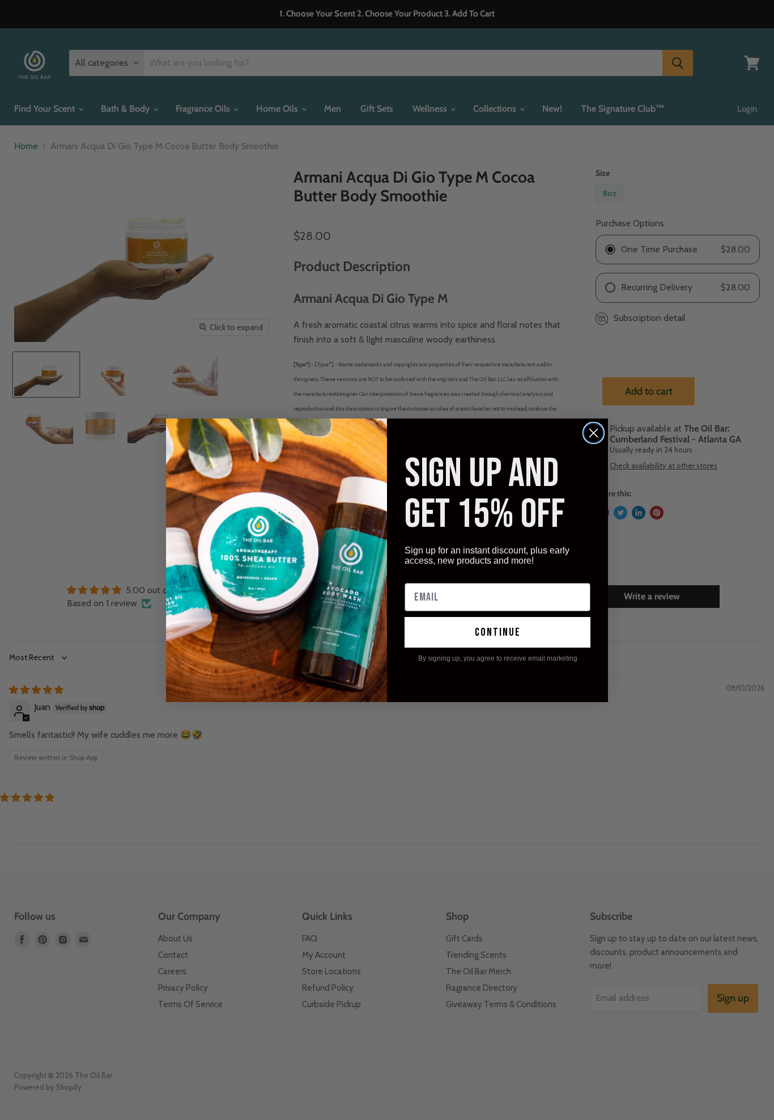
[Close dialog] (593, 433)
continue (498, 632)
